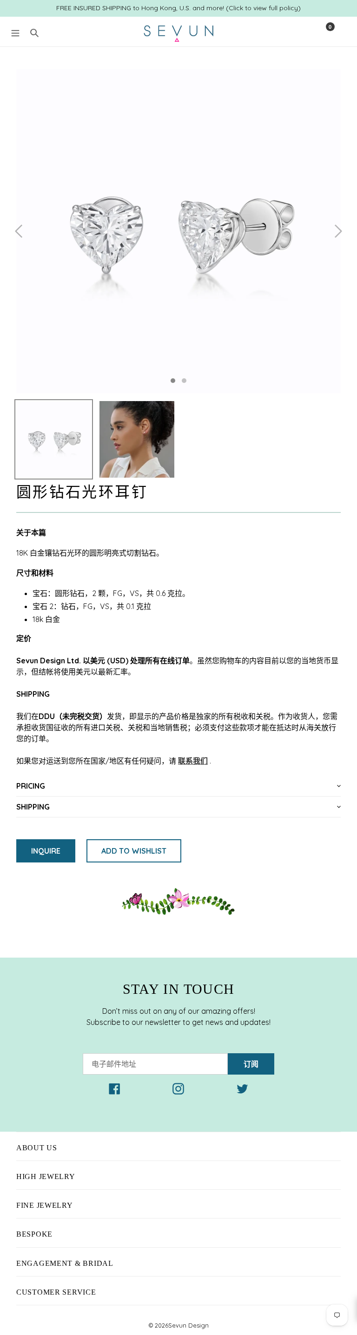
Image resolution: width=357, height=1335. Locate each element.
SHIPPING (33, 806)
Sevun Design (188, 1325)
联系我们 (193, 760)
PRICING (30, 786)
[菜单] (15, 31)
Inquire (45, 850)
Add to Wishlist (133, 850)
